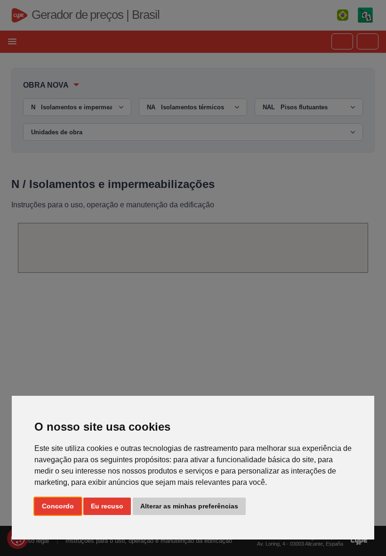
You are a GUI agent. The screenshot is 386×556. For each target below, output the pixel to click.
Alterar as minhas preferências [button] (189, 506)
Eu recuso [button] (107, 506)
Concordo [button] (58, 506)
